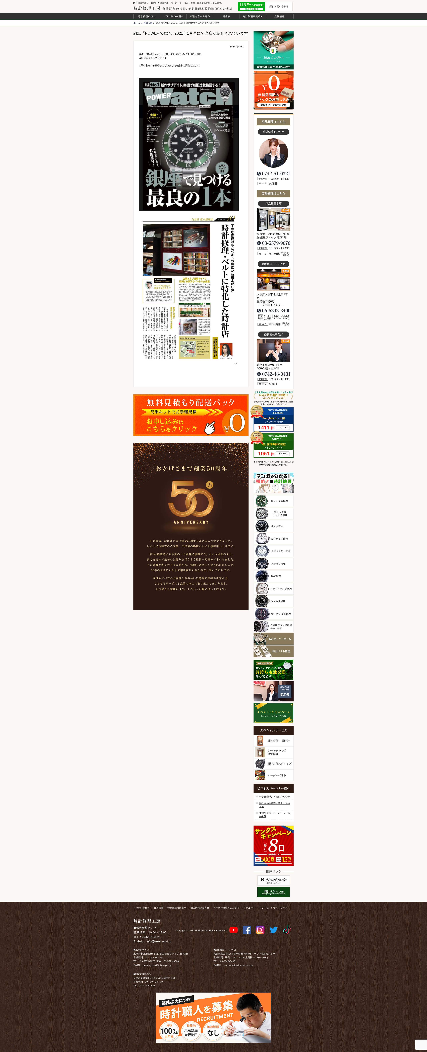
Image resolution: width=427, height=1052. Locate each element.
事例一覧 (283, 453)
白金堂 (273, 880)
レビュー (283, 427)
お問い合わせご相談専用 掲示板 (274, 691)
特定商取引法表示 (176, 907)
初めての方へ (274, 50)
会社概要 (158, 907)
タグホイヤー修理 (274, 551)
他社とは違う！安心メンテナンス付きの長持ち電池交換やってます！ (274, 670)
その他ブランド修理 (274, 626)
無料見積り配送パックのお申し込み (191, 415)
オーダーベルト (273, 775)
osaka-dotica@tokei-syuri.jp (238, 965)
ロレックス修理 (274, 501)
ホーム (136, 23)
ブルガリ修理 (274, 564)
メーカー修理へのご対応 (226, 907)
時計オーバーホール (274, 639)
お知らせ (147, 23)
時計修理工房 (146, 921)
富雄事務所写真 (273, 350)
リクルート (249, 907)
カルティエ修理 (274, 538)
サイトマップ (280, 907)
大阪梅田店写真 (273, 280)
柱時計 (273, 741)
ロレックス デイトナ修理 (274, 513)
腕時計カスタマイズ (273, 764)
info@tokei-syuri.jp (158, 941)
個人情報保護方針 (199, 907)
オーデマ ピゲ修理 (274, 614)
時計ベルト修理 (274, 651)
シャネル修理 (274, 601)
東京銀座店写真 (273, 219)
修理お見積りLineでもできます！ (251, 6)
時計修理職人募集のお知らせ (274, 796)
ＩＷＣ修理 (274, 576)
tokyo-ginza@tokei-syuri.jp (157, 965)
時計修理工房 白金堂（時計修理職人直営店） (146, 8)
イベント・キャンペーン (273, 713)
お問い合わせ (279, 6)
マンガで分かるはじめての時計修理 (274, 483)
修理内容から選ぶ (200, 16)
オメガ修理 (274, 526)
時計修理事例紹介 (253, 16)
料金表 (226, 16)
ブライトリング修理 (274, 589)
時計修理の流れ (147, 16)
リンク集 (264, 907)
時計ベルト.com (273, 892)
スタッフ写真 (273, 153)
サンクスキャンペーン (274, 846)
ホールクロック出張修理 (273, 752)
